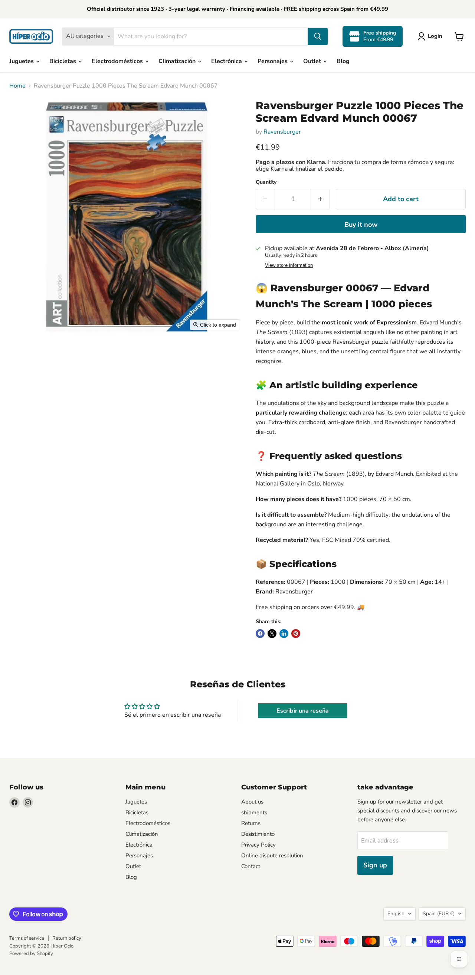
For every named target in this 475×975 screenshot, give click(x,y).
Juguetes (22, 61)
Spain (439, 913)
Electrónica (227, 61)
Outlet (312, 61)
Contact (250, 866)
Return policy (66, 938)
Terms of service (26, 938)
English (395, 913)
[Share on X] (272, 633)
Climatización (177, 61)
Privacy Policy (258, 844)
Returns (251, 823)
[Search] (318, 36)
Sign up (375, 865)
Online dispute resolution (272, 855)
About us (252, 801)
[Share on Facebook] (260, 633)
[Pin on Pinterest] (295, 633)
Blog (343, 61)
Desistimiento (258, 834)
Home (17, 85)
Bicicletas (63, 61)
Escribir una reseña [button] (302, 711)
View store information (289, 265)
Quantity (266, 182)
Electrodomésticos (118, 61)
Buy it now (360, 224)
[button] (431, 36)
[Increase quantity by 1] (320, 199)
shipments (254, 812)
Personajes (273, 61)
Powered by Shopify (31, 953)
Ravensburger (282, 132)
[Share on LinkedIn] (283, 633)
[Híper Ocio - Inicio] (31, 36)
